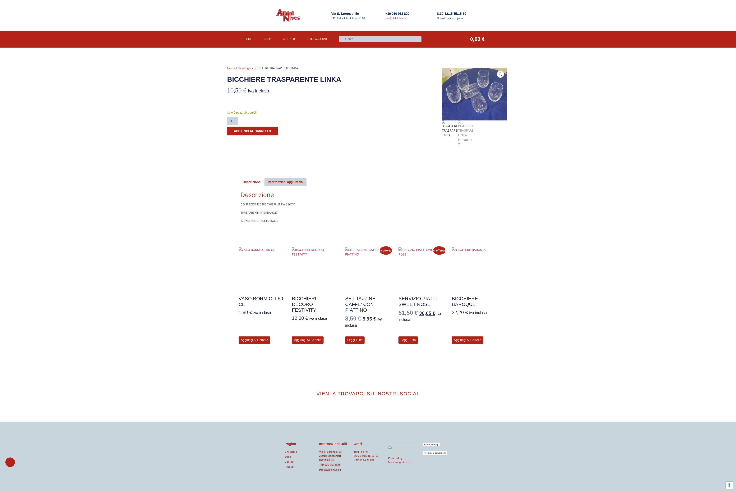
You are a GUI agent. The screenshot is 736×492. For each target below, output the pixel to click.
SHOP (267, 39)
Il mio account (317, 39)
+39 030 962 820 (397, 14)
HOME (248, 39)
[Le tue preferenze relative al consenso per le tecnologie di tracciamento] (729, 485)
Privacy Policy (431, 444)
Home (231, 68)
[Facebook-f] (361, 407)
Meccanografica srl (399, 462)
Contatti (289, 39)
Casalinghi (244, 68)
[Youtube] (374, 407)
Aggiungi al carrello (252, 131)
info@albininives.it (395, 18)
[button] (500, 74)
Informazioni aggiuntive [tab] (285, 182)
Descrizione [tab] (252, 182)
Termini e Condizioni (435, 453)
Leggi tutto (354, 340)
